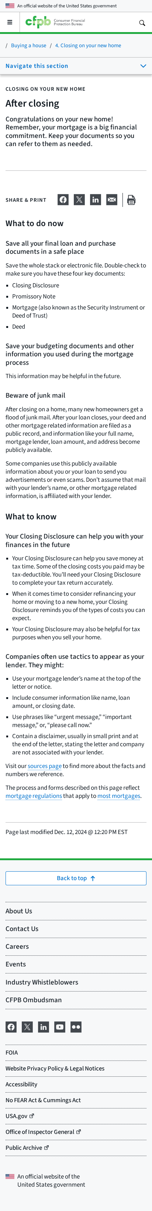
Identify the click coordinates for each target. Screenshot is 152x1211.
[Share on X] (79, 198)
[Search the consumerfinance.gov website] (142, 22)
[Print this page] (131, 200)
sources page (45, 766)
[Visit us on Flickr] (76, 1026)
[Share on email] (111, 198)
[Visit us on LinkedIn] (43, 1026)
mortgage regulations (34, 796)
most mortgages (118, 796)
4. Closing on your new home (88, 45)
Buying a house (28, 45)
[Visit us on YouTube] (59, 1026)
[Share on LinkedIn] (95, 198)
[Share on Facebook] (63, 198)
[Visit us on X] (27, 1026)
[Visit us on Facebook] (11, 1026)
